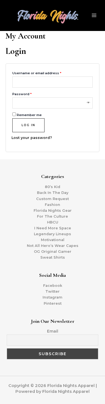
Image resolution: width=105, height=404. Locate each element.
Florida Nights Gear (53, 210)
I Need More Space (52, 228)
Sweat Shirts (52, 257)
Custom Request (52, 199)
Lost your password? (31, 138)
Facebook (52, 285)
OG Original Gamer (52, 251)
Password (22, 94)
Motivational (52, 240)
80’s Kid (52, 187)
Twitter (52, 291)
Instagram (52, 297)
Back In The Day (52, 193)
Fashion (52, 205)
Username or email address (36, 73)
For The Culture (52, 216)
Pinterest (53, 303)
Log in (28, 125)
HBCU (52, 222)
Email (52, 331)
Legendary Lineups (52, 234)
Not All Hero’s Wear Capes (52, 246)
